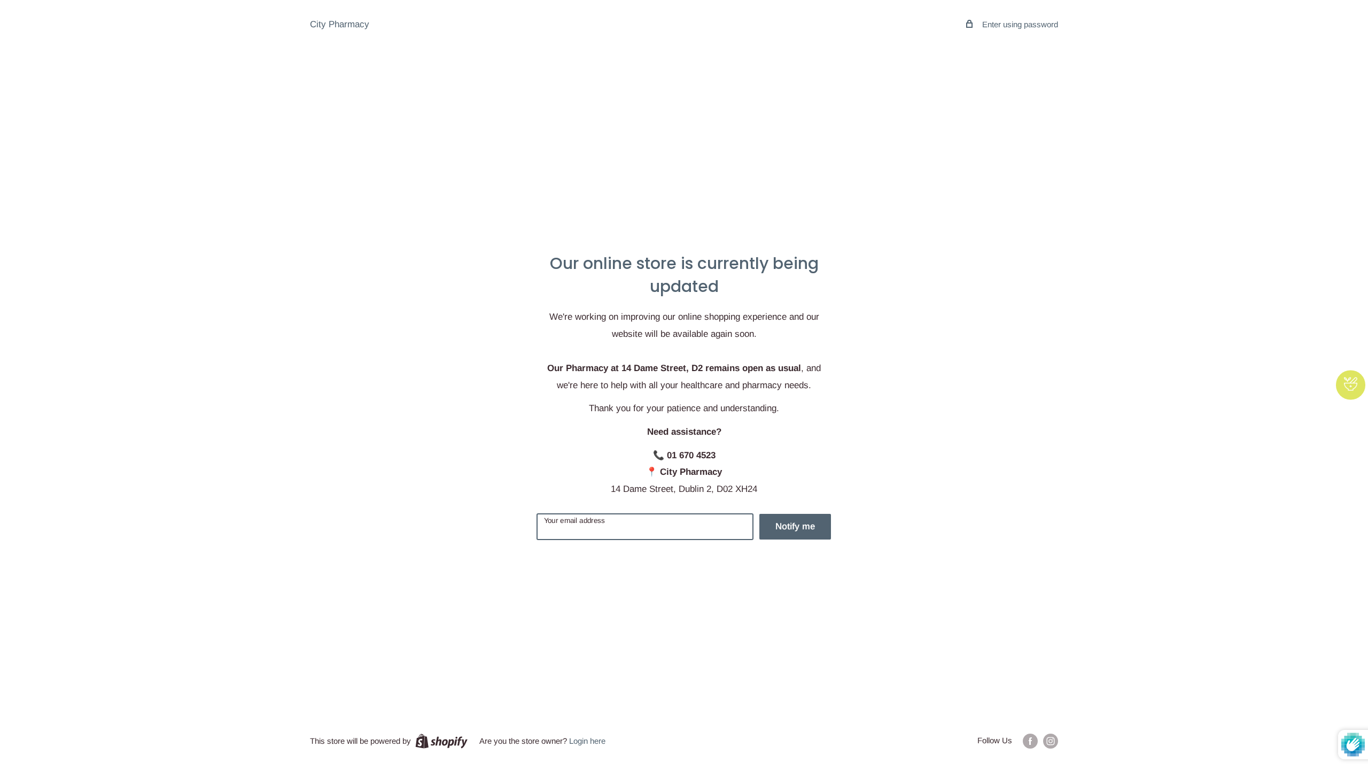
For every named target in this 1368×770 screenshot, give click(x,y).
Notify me (795, 526)
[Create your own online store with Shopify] (441, 741)
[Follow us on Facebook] (1030, 741)
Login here (587, 740)
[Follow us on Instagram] (1050, 741)
